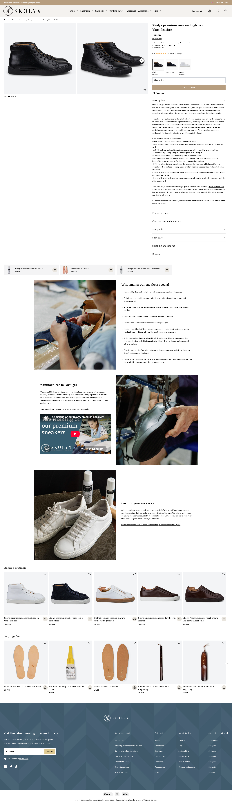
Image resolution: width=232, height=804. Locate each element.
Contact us (119, 740)
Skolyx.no (212, 751)
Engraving (131, 11)
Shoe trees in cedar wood (80, 269)
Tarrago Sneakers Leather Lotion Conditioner (143, 269)
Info (156, 11)
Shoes (72, 11)
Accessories (143, 11)
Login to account (121, 772)
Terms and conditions (124, 756)
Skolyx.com (213, 740)
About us (182, 740)
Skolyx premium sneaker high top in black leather (45, 20)
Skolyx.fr (212, 767)
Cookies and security (187, 767)
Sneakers (22, 20)
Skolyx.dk (212, 756)
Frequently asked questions (126, 751)
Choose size (159, 80)
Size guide (160, 93)
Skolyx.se (212, 746)
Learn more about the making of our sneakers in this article (64, 409)
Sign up (50, 751)
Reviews (156, 254)
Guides (157, 772)
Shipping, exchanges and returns (128, 746)
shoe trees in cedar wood (208, 189)
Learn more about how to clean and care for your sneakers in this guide (150, 524)
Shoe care (99, 11)
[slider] (40, 59)
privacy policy (24, 759)
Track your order (122, 762)
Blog (180, 746)
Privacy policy (184, 762)
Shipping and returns (163, 246)
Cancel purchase (122, 767)
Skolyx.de (212, 762)
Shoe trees (85, 11)
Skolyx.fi (212, 772)
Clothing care (115, 11)
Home (6, 20)
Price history (157, 39)
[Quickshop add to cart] (45, 619)
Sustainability (183, 751)
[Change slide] (9, 96)
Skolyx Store (183, 756)
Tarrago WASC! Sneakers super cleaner (29, 269)
